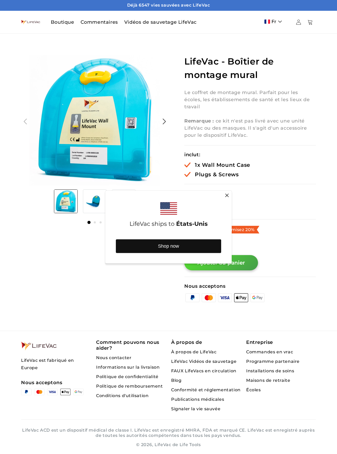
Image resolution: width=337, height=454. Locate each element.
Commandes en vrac (269, 351)
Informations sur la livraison (128, 367)
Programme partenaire (273, 361)
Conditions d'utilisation (122, 395)
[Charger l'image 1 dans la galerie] (66, 201)
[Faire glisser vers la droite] (164, 121)
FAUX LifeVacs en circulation (203, 370)
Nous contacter (113, 357)
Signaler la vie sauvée (195, 408)
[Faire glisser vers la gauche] (25, 121)
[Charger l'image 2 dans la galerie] (95, 201)
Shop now (168, 246)
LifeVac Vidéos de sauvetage (203, 361)
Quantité (195, 193)
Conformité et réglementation (206, 389)
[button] (274, 21)
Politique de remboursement (129, 386)
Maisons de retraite (268, 380)
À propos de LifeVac (193, 351)
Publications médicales (197, 399)
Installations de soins (270, 370)
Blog (176, 380)
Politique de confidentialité (127, 376)
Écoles (253, 389)
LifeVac (163, 444)
